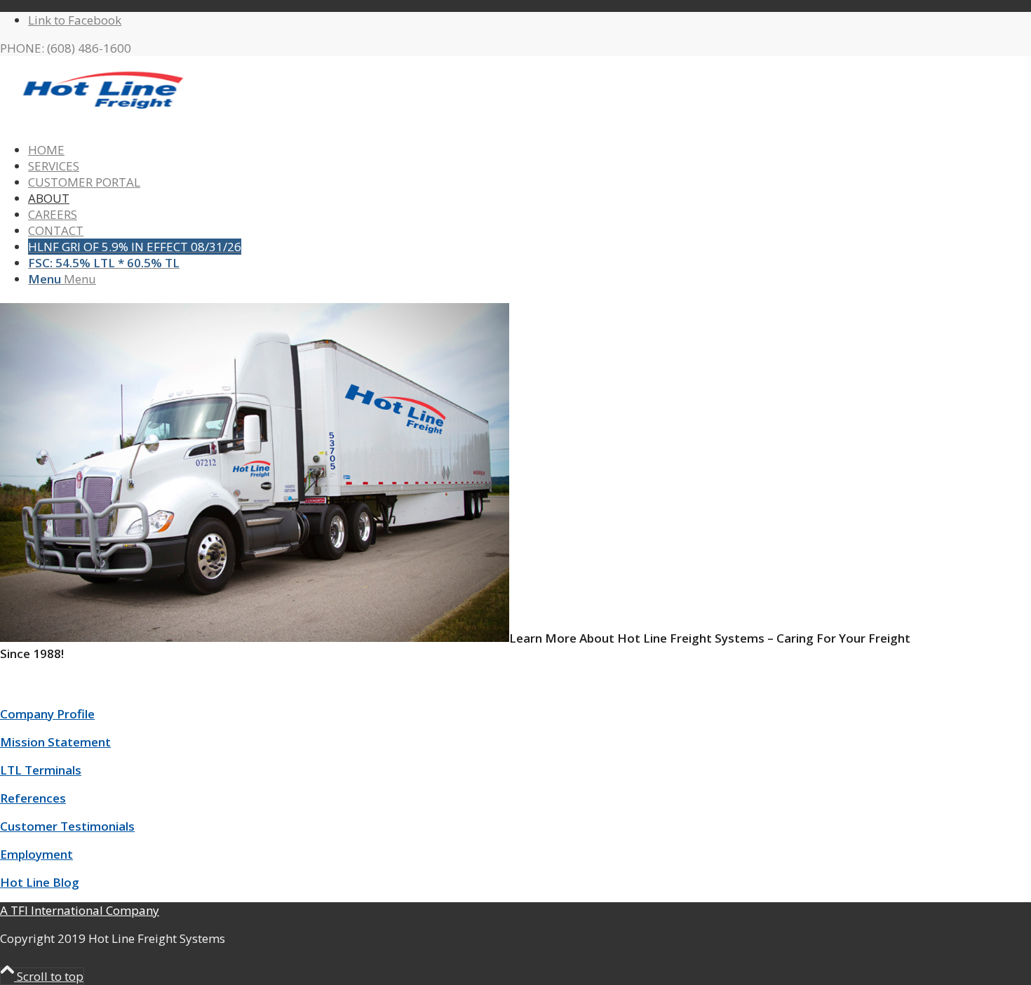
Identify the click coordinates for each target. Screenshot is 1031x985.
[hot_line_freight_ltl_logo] (105, 122)
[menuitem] (473, 150)
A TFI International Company (79, 910)
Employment (36, 854)
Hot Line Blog (39, 882)
